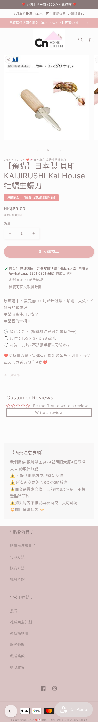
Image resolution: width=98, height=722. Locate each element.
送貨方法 (17, 568)
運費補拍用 (19, 633)
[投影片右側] (60, 150)
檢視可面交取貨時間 (25, 287)
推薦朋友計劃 (21, 622)
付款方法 (17, 557)
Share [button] (15, 375)
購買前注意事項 (23, 545)
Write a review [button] (49, 412)
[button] (6, 39)
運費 (20, 215)
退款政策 (17, 667)
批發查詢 (17, 579)
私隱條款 (17, 656)
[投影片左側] (37, 150)
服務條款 (17, 644)
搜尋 (13, 611)
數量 (7, 223)
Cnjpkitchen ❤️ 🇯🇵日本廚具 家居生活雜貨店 (43, 720)
